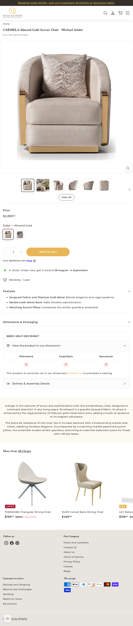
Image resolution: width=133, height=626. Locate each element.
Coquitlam (66, 356)
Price (6, 210)
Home (6, 24)
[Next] (128, 189)
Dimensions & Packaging (20, 322)
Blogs (67, 571)
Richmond (26, 356)
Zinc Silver (20, 234)
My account (10, 603)
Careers (68, 566)
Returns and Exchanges (17, 589)
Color (17, 225)
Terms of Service (73, 556)
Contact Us (70, 547)
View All (66, 197)
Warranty (8, 594)
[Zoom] (128, 168)
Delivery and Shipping (16, 584)
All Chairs (24, 451)
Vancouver (106, 356)
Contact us (75, 373)
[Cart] (120, 13)
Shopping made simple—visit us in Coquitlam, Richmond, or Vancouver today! (66, 2)
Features (9, 291)
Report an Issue (12, 598)
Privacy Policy (72, 561)
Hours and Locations (76, 542)
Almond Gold (8, 234)
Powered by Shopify (15, 618)
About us (69, 552)
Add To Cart (48, 251)
